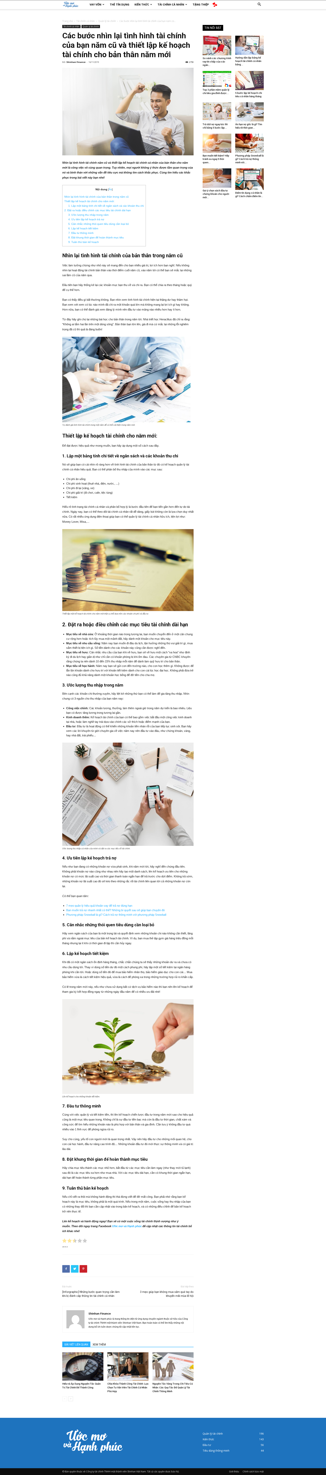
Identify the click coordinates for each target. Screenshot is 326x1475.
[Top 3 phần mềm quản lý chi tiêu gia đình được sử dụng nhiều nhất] (217, 79)
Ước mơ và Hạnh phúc (127, 1226)
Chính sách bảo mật (253, 1471)
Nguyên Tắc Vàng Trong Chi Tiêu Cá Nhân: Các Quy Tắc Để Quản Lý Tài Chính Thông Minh (172, 1387)
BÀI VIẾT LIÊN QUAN (76, 1344)
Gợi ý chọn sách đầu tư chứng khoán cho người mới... (216, 194)
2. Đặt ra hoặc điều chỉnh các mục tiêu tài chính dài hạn (97, 210)
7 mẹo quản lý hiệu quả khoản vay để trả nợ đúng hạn (99, 905)
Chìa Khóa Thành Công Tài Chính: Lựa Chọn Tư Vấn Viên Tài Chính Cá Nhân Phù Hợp (127, 1387)
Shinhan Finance (75, 62)
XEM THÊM (99, 1344)
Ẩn (110, 189)
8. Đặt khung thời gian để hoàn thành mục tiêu (96, 237)
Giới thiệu (234, 1471)
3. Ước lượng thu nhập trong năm (88, 214)
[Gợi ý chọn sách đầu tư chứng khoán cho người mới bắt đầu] (217, 177)
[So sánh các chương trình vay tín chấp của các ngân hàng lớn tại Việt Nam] (217, 45)
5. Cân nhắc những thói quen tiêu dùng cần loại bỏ (98, 223)
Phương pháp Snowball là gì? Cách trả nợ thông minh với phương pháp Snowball (116, 914)
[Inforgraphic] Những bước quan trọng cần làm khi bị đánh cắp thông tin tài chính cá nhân (91, 1294)
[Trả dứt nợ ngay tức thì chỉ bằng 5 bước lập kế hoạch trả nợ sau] (217, 111)
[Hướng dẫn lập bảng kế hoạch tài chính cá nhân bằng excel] (249, 45)
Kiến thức (142, 4)
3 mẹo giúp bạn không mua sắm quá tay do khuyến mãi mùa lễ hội (167, 1294)
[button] (259, 5)
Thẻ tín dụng (119, 4)
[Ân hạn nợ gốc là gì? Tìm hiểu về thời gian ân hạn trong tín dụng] (249, 111)
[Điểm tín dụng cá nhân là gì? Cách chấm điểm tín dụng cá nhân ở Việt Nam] (249, 179)
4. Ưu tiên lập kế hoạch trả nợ (86, 219)
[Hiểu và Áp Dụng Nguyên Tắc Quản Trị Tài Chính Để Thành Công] (82, 1366)
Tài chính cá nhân (171, 4)
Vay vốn (95, 4)
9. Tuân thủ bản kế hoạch (83, 242)
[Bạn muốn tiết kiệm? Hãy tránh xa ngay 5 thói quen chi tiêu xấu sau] (217, 143)
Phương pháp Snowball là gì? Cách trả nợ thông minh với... (249, 159)
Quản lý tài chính (107, 21)
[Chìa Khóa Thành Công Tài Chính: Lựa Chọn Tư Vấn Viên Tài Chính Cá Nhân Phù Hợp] (127, 1366)
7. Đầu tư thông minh (81, 232)
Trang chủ (67, 21)
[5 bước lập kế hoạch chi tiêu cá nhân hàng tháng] (249, 80)
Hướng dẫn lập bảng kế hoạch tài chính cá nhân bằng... (248, 61)
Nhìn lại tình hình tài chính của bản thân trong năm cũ (96, 196)
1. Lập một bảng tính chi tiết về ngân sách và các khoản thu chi (106, 205)
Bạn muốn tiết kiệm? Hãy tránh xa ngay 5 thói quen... (216, 159)
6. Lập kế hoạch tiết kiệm (83, 228)
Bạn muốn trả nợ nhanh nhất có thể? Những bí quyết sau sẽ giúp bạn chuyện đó (115, 910)
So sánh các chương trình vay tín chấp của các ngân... (217, 61)
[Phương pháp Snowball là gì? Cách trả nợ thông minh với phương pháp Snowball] (249, 143)
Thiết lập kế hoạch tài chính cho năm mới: (89, 201)
